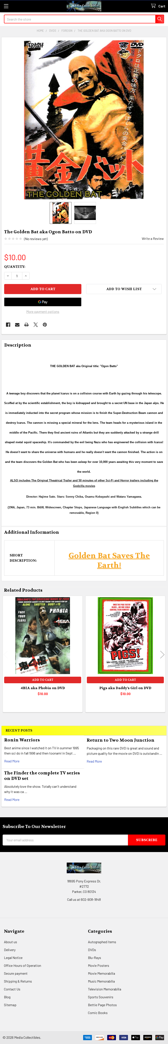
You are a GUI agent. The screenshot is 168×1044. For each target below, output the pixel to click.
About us (10, 942)
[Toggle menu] (6, 6)
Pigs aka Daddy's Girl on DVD (125, 688)
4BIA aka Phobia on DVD (43, 688)
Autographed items (102, 942)
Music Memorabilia (101, 981)
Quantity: (14, 266)
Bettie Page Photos (102, 1005)
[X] (36, 325)
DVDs (92, 950)
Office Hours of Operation (22, 965)
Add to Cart (42, 680)
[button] (124, 289)
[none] (84, 119)
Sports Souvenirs (100, 997)
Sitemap (10, 1005)
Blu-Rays (94, 957)
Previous (5, 654)
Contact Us (12, 989)
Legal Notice (13, 957)
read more (11, 761)
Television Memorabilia (104, 989)
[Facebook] (8, 325)
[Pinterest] (45, 325)
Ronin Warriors (22, 740)
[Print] (26, 325)
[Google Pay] (42, 302)
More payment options (42, 311)
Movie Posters (98, 965)
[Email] (17, 325)
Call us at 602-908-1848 (84, 899)
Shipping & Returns (18, 981)
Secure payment (16, 973)
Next (162, 654)
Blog (7, 997)
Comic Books (98, 1013)
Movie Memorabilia (101, 973)
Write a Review (153, 238)
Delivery (10, 950)
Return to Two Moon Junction (120, 740)
